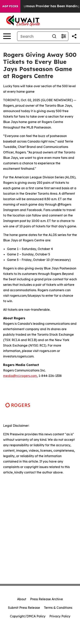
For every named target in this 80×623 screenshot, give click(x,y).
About (21, 599)
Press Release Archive (46, 599)
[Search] (54, 36)
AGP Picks (10, 6)
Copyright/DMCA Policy (27, 616)
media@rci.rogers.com (20, 376)
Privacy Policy (59, 616)
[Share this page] (74, 36)
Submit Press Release (24, 608)
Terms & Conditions (58, 608)
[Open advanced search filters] (63, 36)
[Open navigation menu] (7, 36)
